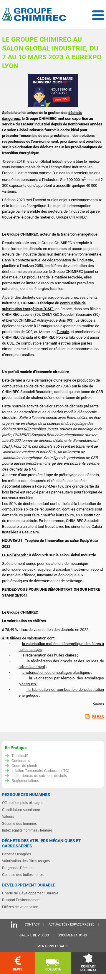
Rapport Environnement (21, 900)
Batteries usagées (16, 854)
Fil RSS (98, 716)
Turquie (63, 332)
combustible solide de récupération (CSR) (36, 386)
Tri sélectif (19, 756)
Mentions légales (53, 946)
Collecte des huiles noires (23, 874)
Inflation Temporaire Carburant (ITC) (40, 771)
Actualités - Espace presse (71, 924)
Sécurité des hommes (19, 823)
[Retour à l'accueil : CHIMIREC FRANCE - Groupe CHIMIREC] (35, 15)
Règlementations (25, 780)
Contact (32, 924)
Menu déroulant (98, 15)
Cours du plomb (24, 766)
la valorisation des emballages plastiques (55, 672)
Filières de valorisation (20, 907)
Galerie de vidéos (34, 935)
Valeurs (8, 816)
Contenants (20, 761)
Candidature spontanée (21, 810)
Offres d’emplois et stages (22, 803)
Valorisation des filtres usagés (26, 861)
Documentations (72, 935)
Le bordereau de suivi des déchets (39, 775)
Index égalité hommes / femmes (27, 830)
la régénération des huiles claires (48, 655)
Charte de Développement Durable (30, 893)
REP (27, 429)
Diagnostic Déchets (17, 868)
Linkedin (14, 924)
